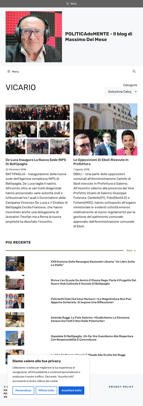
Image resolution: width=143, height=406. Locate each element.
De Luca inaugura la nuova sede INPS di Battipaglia (36, 162)
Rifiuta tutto (46, 390)
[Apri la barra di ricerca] (134, 71)
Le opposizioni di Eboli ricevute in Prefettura (100, 162)
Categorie (130, 85)
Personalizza (23, 390)
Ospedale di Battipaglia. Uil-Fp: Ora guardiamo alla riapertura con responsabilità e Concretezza (92, 338)
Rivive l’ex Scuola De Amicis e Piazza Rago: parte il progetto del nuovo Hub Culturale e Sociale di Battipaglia (93, 282)
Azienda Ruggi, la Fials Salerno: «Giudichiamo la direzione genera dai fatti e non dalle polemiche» (90, 319)
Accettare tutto (71, 390)
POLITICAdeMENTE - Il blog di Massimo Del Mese (98, 36)
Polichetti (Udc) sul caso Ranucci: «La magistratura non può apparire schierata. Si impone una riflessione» (91, 300)
